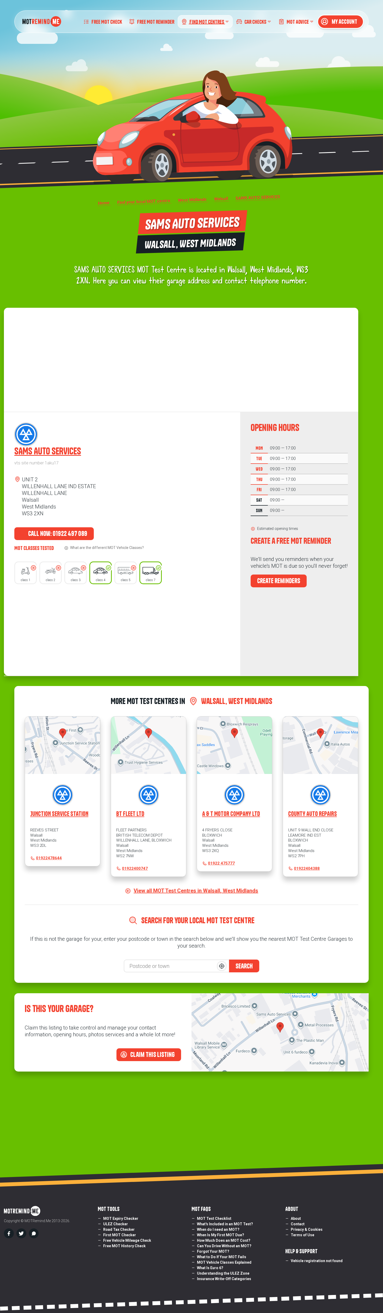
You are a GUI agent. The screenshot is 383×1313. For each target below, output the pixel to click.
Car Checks (255, 21)
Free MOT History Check (124, 1246)
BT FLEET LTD (130, 814)
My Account (344, 21)
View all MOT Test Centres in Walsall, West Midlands (196, 891)
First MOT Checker (119, 1235)
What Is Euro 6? (210, 1268)
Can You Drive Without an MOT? (224, 1246)
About (296, 1218)
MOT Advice (298, 21)
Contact (298, 1224)
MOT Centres (207, 21)
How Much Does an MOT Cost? (223, 1240)
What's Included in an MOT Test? (225, 1224)
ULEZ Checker (115, 1224)
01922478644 (49, 858)
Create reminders (278, 581)
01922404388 (307, 868)
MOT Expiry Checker (120, 1218)
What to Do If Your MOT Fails (221, 1257)
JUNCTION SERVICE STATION (59, 814)
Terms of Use (302, 1235)
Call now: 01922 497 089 (57, 533)
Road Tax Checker (119, 1229)
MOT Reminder (155, 21)
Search (244, 966)
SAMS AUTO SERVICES (47, 451)
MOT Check (106, 21)
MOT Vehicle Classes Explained (224, 1262)
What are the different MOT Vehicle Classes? (107, 548)
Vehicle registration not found (317, 1261)
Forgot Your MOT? (213, 1251)
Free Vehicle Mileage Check (127, 1240)
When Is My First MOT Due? (220, 1235)
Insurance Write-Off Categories (224, 1279)
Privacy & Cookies (307, 1229)
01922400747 (135, 868)
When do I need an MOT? (218, 1229)
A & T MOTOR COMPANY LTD (231, 814)
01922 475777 (221, 863)
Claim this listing (152, 1054)
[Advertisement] (122, 628)
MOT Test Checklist (214, 1218)
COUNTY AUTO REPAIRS (312, 814)
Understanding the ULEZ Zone (223, 1273)
